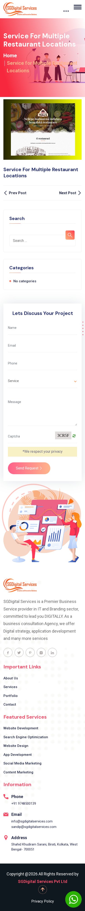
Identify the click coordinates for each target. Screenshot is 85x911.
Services (10, 687)
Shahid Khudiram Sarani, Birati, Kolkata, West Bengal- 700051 (44, 847)
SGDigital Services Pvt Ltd (42, 881)
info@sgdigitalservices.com (32, 821)
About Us (10, 678)
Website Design (15, 746)
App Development (17, 755)
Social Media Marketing (22, 763)
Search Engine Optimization (25, 737)
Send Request (27, 468)
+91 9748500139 (23, 803)
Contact (9, 704)
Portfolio (10, 696)
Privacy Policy (42, 901)
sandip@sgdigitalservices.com (33, 827)
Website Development (20, 728)
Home (10, 55)
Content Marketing (18, 772)
